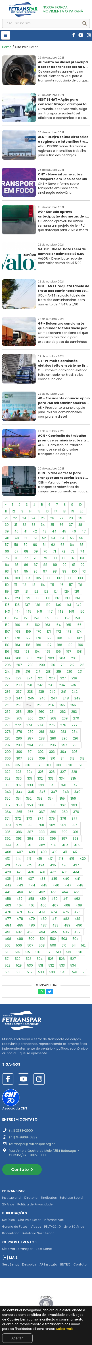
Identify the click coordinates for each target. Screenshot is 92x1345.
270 (76, 718)
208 (30, 665)
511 (73, 945)
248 (66, 698)
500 (31, 939)
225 (41, 678)
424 (41, 865)
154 (36, 618)
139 (48, 605)
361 (52, 805)
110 (7, 585)
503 (64, 939)
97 (45, 571)
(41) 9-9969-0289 (23, 1137)
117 (71, 585)
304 (63, 752)
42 (35, 531)
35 (52, 524)
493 (30, 932)
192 (16, 651)
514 (17, 952)
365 (19, 812)
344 (19, 792)
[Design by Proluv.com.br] (46, 1303)
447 (68, 885)
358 (19, 805)
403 (53, 845)
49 (17, 538)
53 (53, 538)
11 (6, 511)
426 (64, 865)
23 (24, 518)
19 (72, 511)
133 (67, 598)
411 (65, 852)
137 (27, 605)
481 (54, 918)
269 (65, 718)
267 (42, 718)
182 (79, 638)
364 (8, 812)
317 (38, 765)
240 (53, 691)
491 (7, 932)
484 (8, 925)
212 (72, 665)
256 (73, 705)
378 (8, 825)
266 (30, 718)
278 (8, 731)
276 (63, 725)
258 (19, 711)
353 (39, 798)
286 (19, 738)
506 (19, 945)
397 (64, 838)
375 (52, 818)
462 (77, 898)
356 (73, 798)
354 (51, 798)
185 (28, 645)
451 (31, 892)
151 (6, 618)
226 (52, 678)
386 (19, 832)
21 (6, 518)
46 (74, 531)
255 (62, 705)
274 (41, 725)
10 (80, 504)
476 (77, 912)
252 (28, 705)
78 (35, 558)
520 (79, 952)
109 (80, 578)
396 (53, 838)
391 (75, 832)
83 (82, 558)
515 (27, 952)
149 (71, 611)
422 (18, 865)
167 (7, 631)
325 (41, 772)
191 (7, 651)
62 (53, 544)
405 (77, 845)
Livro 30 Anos (74, 1226)
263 (74, 711)
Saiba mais (64, 1329)
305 (74, 752)
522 (17, 959)
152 (16, 618)
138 (38, 605)
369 (65, 812)
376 (63, 818)
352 (28, 798)
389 (53, 832)
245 (31, 698)
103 (17, 578)
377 (74, 818)
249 (77, 698)
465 (32, 905)
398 (76, 838)
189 (70, 645)
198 (79, 651)
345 (31, 792)
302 (41, 752)
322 (7, 772)
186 (38, 645)
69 (36, 551)
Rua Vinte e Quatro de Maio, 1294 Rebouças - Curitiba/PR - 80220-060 (44, 1152)
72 (63, 551)
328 (74, 772)
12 (13, 511)
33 (33, 524)
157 (67, 618)
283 (63, 731)
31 (15, 524)
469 (79, 905)
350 (7, 798)
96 (35, 571)
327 (63, 772)
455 (76, 892)
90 (65, 565)
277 (74, 725)
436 (19, 878)
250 (7, 705)
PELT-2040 (52, 1226)
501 (42, 939)
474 (54, 912)
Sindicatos (49, 1197)
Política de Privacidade (35, 1204)
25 (43, 518)
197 (68, 651)
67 (17, 551)
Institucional (11, 1197)
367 (42, 812)
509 (53, 945)
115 (52, 585)
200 (18, 658)
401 (30, 845)
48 (7, 538)
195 (48, 651)
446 (56, 885)
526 (62, 959)
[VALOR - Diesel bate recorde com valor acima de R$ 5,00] (46, 270)
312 (72, 758)
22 (15, 518)
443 (20, 885)
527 (73, 959)
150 (82, 611)
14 (30, 511)
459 (43, 898)
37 (71, 524)
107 (59, 578)
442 (8, 885)
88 (45, 565)
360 (41, 805)
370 (76, 812)
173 (69, 631)
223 (18, 678)
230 (19, 685)
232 (40, 685)
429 (20, 872)
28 (71, 518)
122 (36, 591)
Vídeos (36, 1226)
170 (38, 631)
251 (18, 705)
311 (62, 758)
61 (44, 544)
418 (60, 858)
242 (74, 691)
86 (26, 565)
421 (7, 865)
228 (74, 678)
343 (8, 792)
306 (8, 758)
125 (66, 591)
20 (82, 511)
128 (17, 598)
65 (82, 544)
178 (38, 638)
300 (19, 752)
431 (42, 872)
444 (32, 885)
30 (7, 524)
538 (41, 972)
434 (76, 872)
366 (30, 812)
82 (73, 558)
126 (76, 591)
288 (42, 738)
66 (7, 551)
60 (35, 544)
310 (52, 758)
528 (7, 965)
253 (39, 705)
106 (48, 578)
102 (7, 578)
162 (37, 625)
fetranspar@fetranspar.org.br (32, 1144)
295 (41, 745)
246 (43, 698)
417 (50, 858)
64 (72, 544)
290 (64, 738)
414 (18, 858)
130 (38, 598)
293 (19, 745)
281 (41, 731)
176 (17, 638)
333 (51, 778)
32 (24, 524)
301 (30, 752)
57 (7, 544)
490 (79, 925)
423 (30, 865)
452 (42, 892)
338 (30, 785)
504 (76, 939)
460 (54, 898)
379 (19, 825)
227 (63, 678)
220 (69, 671)
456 (8, 898)
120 (16, 591)
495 (54, 932)
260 (41, 711)
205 (74, 658)
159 (7, 625)
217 (38, 671)
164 (58, 625)
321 (80, 765)
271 (7, 725)
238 (30, 691)
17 (55, 511)
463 (8, 905)
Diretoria (31, 1197)
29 (80, 518)
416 (39, 858)
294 (30, 745)
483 (78, 918)
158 (77, 618)
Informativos (54, 1220)
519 (68, 952)
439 (54, 878)
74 (82, 551)
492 (19, 932)
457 (20, 898)
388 (42, 832)
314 (7, 765)
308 (30, 758)
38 (80, 524)
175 (7, 638)
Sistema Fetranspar (17, 1249)
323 (18, 772)
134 (77, 598)
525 (51, 959)
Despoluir (29, 1264)
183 (7, 645)
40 (16, 531)
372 (18, 818)
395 (41, 838)
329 (7, 778)
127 (7, 598)
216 (27, 671)
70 (45, 551)
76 (16, 558)
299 (8, 752)
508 (42, 945)
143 (7, 611)
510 (64, 945)
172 (58, 631)
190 (80, 645)
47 (84, 531)
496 (66, 932)
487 (43, 925)
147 (50, 611)
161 (27, 625)
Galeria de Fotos (14, 1226)
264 (8, 718)
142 (78, 605)
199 (7, 658)
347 (54, 792)
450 (20, 892)
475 (66, 912)
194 (37, 651)
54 (63, 538)
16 (47, 511)
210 (52, 665)
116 (61, 585)
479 (32, 918)
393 (19, 838)
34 (43, 524)
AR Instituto (48, 1264)
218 (48, 671)
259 (30, 711)
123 (46, 591)
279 (19, 731)
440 (66, 878)
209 (42, 665)
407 (20, 852)
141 (69, 605)
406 (8, 852)
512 (83, 945)
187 (49, 645)
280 (30, 731)
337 (19, 785)
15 (39, 511)
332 (40, 778)
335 (73, 778)
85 (17, 565)
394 (30, 838)
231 (29, 685)
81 (63, 558)
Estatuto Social (71, 1197)
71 (54, 551)
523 (28, 959)
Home (7, 47)
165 (68, 625)
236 (7, 691)
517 (48, 952)
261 (52, 711)
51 (35, 538)
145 (28, 611)
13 (22, 511)
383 (63, 825)
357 (7, 805)
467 (55, 905)
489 (67, 925)
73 (73, 551)
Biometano (10, 1233)
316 (27, 765)
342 (74, 785)
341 (63, 785)
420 (83, 858)
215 (17, 671)
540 (64, 972)
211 (62, 665)
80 (55, 558)
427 (76, 865)
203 (51, 658)
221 (80, 671)
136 (17, 605)
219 (58, 671)
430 (31, 872)
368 (53, 812)
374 (41, 818)
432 (53, 872)
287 (30, 738)
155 (47, 618)
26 (52, 518)
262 (63, 711)
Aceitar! (17, 1338)
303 (52, 752)
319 (58, 765)
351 (18, 798)
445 (44, 885)
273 (29, 725)
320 (69, 765)
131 (48, 598)
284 (75, 731)
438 (43, 878)
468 (67, 905)
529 (19, 965)
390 (64, 832)
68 (26, 551)
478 (20, 918)
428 (8, 872)
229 (7, 685)
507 (30, 945)
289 (53, 738)
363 (74, 805)
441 (77, 878)
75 (7, 558)
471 (19, 912)
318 (48, 765)
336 (7, 785)
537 (30, 972)
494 (42, 932)
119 (7, 591)
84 (7, 565)
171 (49, 631)
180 (59, 638)
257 (7, 711)
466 (43, 905)
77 (26, 558)
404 (65, 845)
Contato (20, 1169)
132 (57, 598)
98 (55, 571)
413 (7, 858)
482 (66, 918)
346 (43, 792)
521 (7, 959)
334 (62, 778)
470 (8, 912)
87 (36, 565)
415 (28, 858)
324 (30, 772)
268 (53, 718)
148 (60, 611)
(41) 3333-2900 (21, 1130)
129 (27, 598)
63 (62, 544)
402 (42, 845)
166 (79, 625)
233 (51, 685)
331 (29, 778)
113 (33, 585)
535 (7, 972)
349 (77, 792)
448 (80, 885)
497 (77, 932)
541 (74, 972)
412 (75, 852)
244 (19, 698)
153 (26, 618)
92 (82, 565)
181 (69, 638)
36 (61, 524)
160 (17, 625)
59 (25, 544)
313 (82, 758)
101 (84, 571)
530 (30, 965)
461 (65, 898)
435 (8, 878)
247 (54, 698)
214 (7, 671)
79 (45, 558)
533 (62, 965)
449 (8, 892)
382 (52, 825)
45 (64, 531)
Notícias (8, 1220)
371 (7, 818)
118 (80, 585)
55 (72, 538)
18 (64, 511)
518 (58, 952)
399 (8, 845)
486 (32, 925)
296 (53, 745)
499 (20, 939)
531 (40, 965)
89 (55, 565)
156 (57, 618)
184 (17, 645)
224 (30, 678)
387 (30, 832)
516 (38, 952)
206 (8, 665)
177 (28, 638)
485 (20, 925)
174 (79, 631)
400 (19, 845)
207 (19, 665)
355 (62, 798)
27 (61, 518)
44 (54, 531)
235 (73, 685)
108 (69, 578)
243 (8, 698)
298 (76, 745)
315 (17, 765)
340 (53, 785)
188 (59, 645)
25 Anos (8, 1204)
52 (44, 538)
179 (49, 638)
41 (25, 531)
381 (41, 825)
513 (7, 952)
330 (19, 778)
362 (63, 805)
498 (8, 939)
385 (7, 832)
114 (43, 585)
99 (64, 571)
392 (7, 838)
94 (16, 571)
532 (51, 965)
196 (58, 651)
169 (28, 631)
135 (7, 605)
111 (15, 585)
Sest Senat (44, 1249)
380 (30, 825)
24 (33, 518)
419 (71, 858)
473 (42, 912)
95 (26, 571)
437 (31, 878)
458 (31, 898)
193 (27, 651)
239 (41, 691)
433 (64, 872)
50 (26, 538)
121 (26, 591)
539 (52, 972)
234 (62, 685)
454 (65, 892)
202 (40, 658)
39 (7, 531)
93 (7, 571)
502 (53, 939)
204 (62, 658)
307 (19, 758)
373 (29, 818)
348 (66, 792)
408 (32, 852)
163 (47, 625)
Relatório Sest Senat (38, 1233)
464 (20, 905)
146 (39, 611)
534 (73, 965)
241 (63, 691)
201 (29, 658)
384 (75, 825)
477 (8, 918)
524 (40, 959)
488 (55, 925)
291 (75, 738)
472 (30, 912)
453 (53, 892)
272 (18, 725)
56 (81, 538)
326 (52, 772)
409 (43, 852)
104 (28, 578)
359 (30, 805)
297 (64, 745)
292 (7, 745)
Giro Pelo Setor (29, 1220)
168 (17, 631)
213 (82, 665)
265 (19, 718)
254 (51, 705)
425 (53, 865)
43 (44, 531)
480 (43, 918)
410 (54, 852)
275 (52, 725)
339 (41, 785)
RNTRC (65, 1264)
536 (18, 972)
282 (52, 731)
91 (73, 565)
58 (16, 544)
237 (19, 691)
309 (42, 758)
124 (56, 591)
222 (7, 678)
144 (18, 611)
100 (74, 571)
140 (58, 605)
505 (7, 945)
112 (24, 585)
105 (38, 578)
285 (7, 738)
